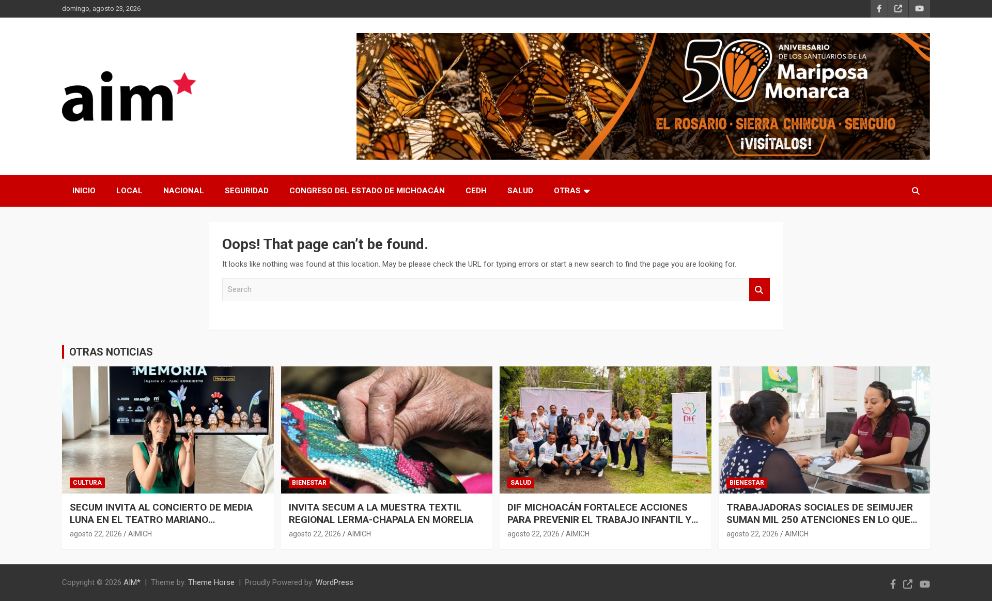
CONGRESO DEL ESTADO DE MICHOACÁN (367, 190)
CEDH (476, 190)
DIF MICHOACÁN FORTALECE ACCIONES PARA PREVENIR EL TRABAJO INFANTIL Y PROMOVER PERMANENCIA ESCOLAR (599, 519)
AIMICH (140, 534)
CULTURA (87, 482)
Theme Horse (211, 582)
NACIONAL (183, 190)
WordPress (334, 582)
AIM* (132, 582)
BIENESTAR (309, 482)
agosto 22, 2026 (96, 534)
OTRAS (567, 190)
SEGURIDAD (247, 190)
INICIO (84, 190)
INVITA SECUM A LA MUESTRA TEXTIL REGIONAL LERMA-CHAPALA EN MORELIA (381, 513)
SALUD (520, 190)
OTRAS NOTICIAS (111, 352)
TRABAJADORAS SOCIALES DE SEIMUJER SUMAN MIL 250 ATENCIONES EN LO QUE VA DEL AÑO (819, 519)
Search (759, 289)
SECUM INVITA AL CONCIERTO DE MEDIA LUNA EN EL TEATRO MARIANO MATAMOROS (161, 519)
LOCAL (129, 190)
